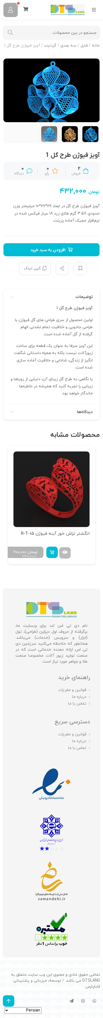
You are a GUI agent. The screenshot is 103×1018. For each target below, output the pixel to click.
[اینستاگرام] (83, 1001)
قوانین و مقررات (72, 690)
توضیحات (84, 297)
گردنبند (50, 45)
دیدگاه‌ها (85, 412)
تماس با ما (77, 703)
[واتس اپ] (94, 1001)
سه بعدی (68, 45)
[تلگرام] (71, 1001)
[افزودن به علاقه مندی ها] (80, 268)
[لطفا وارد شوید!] (10, 10)
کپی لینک (32, 268)
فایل (84, 45)
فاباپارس (92, 986)
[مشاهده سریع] (65, 553)
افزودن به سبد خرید (48, 250)
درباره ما (79, 697)
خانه (96, 45)
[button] (52, 552)
